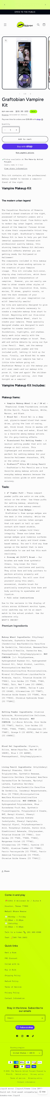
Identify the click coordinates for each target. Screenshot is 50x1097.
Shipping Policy (13, 975)
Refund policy (22, 1074)
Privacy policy (37, 1074)
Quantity (6, 124)
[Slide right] (30, 94)
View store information (15, 168)
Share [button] (7, 871)
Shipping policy (35, 1078)
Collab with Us (12, 964)
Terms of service (17, 1078)
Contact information (26, 1082)
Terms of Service (13, 987)
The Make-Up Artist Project (24, 1071)
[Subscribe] (42, 1018)
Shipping (5, 115)
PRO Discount (11, 958)
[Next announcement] (45, 4)
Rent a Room (10, 953)
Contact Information (15, 998)
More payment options (25, 152)
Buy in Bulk (10, 970)
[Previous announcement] (4, 4)
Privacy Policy (12, 993)
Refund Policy (11, 981)
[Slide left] (19, 94)
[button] (5, 24)
